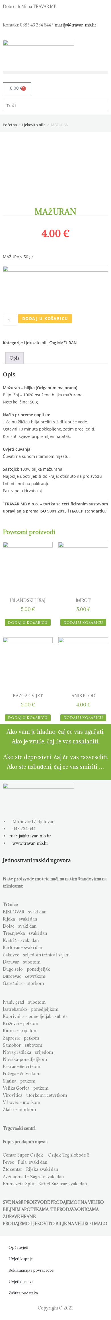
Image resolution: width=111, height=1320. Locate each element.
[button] (55, 72)
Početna (10, 124)
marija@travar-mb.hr (75, 25)
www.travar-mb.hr (30, 843)
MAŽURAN (67, 342)
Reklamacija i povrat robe (31, 1270)
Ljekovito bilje (34, 124)
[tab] (14, 358)
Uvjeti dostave (21, 1281)
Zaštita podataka (23, 1293)
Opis (14, 358)
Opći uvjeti (18, 1247)
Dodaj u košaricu (45, 318)
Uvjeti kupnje (21, 1258)
